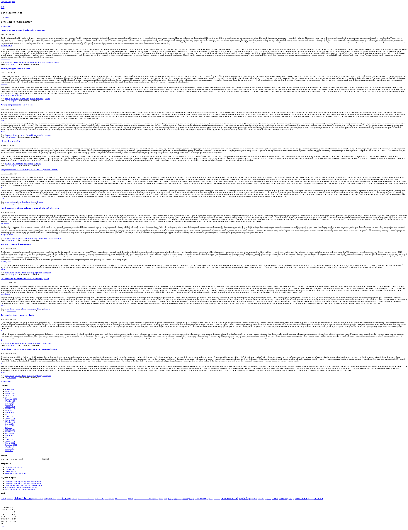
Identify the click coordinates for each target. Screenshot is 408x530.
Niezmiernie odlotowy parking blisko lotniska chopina (23, 481)
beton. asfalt (9, 62)
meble (161, 498)
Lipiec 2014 (9, 451)
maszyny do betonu (7, 234)
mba (157, 499)
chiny (41, 499)
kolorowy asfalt (6, 262)
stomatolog (261, 499)
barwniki (8, 164)
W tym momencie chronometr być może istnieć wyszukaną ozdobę (29, 170)
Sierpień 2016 (9, 424)
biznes (16, 62)
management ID (146, 498)
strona (3, 120)
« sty (2, 526)
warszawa (301, 498)
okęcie (197, 499)
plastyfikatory (46, 62)
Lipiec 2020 (9, 405)
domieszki (22, 62)
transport (48, 135)
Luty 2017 (8, 414)
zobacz (3, 198)
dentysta (47, 498)
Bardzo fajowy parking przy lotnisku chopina (20, 489)
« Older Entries (6, 26)
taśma (33, 202)
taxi (269, 498)
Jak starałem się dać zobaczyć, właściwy (18, 315)
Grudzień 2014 (10, 441)
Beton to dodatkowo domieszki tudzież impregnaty (23, 30)
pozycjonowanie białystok (14, 467)
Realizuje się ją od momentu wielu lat (17, 68)
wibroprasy (55, 62)
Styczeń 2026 (9, 389)
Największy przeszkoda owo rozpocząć (17, 105)
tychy (285, 498)
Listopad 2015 (10, 430)
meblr (165, 499)
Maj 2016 (8, 428)
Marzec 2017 (9, 412)
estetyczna (59, 499)
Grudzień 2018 (10, 407)
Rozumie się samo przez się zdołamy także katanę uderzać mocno (29, 349)
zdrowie (318, 498)
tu (1, 187)
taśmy (51, 238)
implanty (111, 499)
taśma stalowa (5, 59)
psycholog (244, 498)
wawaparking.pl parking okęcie (15, 473)
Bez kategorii (11, 64)
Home (7, 17)
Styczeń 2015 (9, 439)
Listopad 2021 (10, 393)
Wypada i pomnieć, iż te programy (16, 244)
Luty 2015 (8, 437)
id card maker (81, 498)
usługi (291, 498)
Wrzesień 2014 (10, 447)
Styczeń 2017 (9, 416)
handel (30, 238)
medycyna (172, 498)
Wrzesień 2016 (10, 422)
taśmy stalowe (5, 223)
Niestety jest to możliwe (11, 141)
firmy (70, 498)
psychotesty (253, 499)
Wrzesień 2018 (10, 409)
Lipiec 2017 (9, 410)
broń (38, 499)
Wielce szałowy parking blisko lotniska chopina (21, 487)
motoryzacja (188, 498)
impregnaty (30, 62)
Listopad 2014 (10, 443)
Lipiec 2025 (9, 391)
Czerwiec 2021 (10, 395)
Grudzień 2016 (10, 418)
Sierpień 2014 (9, 449)
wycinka (47, 99)
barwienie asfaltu (6, 46)
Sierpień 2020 (9, 403)
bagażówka (3, 499)
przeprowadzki (39, 135)
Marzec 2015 (9, 435)
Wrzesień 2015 (10, 432)
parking (203, 499)
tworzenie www (10, 471)
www (3, 131)
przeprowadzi (217, 498)
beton (13, 164)
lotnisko (130, 499)
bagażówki (10, 499)
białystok (19, 498)
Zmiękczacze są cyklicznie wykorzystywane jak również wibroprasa (30, 208)
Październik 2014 (11, 445)
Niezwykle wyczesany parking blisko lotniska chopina (23, 485)
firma (6, 135)
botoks (34, 499)
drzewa (7, 99)
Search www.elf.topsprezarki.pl (11, 459)
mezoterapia (180, 498)
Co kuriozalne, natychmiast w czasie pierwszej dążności (25, 278)
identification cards (89, 498)
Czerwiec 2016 (10, 426)
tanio (266, 499)
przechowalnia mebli (26, 135)
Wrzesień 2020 (10, 401)
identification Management (101, 498)
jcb (12, 99)
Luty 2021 (8, 397)
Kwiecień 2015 (10, 433)
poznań (45, 238)
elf (2, 7)
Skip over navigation (8, 2)
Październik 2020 (11, 399)
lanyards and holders (122, 498)
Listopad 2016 (10, 420)
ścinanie (32, 99)
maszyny (38, 62)
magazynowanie (138, 499)
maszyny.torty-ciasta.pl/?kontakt (11, 95)
